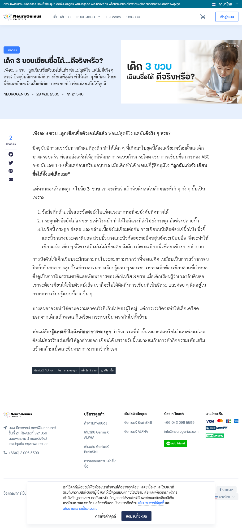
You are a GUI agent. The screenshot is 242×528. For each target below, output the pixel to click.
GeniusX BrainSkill (138, 422)
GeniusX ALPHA (43, 370)
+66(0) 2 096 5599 (179, 422)
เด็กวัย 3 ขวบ (89, 370)
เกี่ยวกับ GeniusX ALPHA (96, 434)
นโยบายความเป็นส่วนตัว (80, 508)
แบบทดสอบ (85, 16)
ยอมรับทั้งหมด (136, 516)
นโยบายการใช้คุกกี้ (151, 502)
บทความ (133, 16)
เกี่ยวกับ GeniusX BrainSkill (96, 449)
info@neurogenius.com (181, 431)
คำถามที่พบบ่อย (95, 422)
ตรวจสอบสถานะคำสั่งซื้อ (100, 463)
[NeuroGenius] (22, 16)
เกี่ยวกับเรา (62, 16)
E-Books (113, 16)
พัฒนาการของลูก (67, 370)
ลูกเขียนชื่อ (107, 370)
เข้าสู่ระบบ (227, 16)
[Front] (18, 414)
